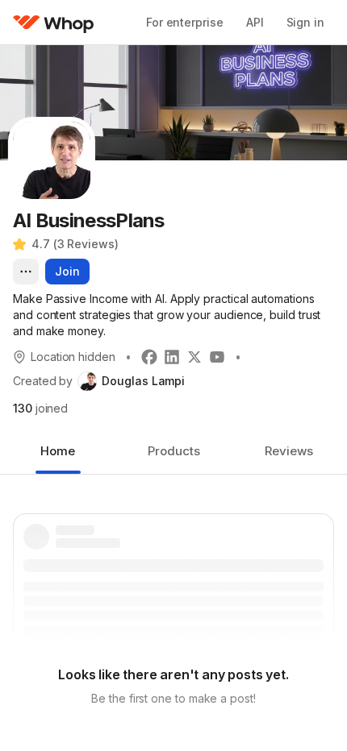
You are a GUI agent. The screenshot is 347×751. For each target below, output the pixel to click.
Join (67, 271)
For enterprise (185, 22)
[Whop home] (53, 22)
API (255, 22)
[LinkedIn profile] (172, 357)
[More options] (26, 271)
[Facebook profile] (149, 357)
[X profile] (194, 357)
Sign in (305, 22)
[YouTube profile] (217, 357)
